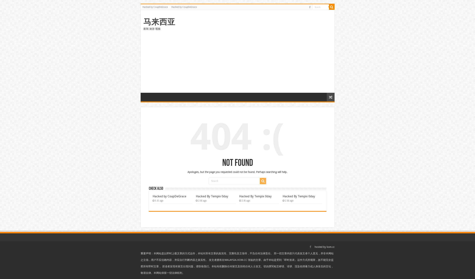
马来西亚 (159, 21)
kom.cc (331, 246)
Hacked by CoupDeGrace (155, 7)
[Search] (332, 7)
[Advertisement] (238, 65)
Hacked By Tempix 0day (212, 196)
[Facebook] (310, 7)
